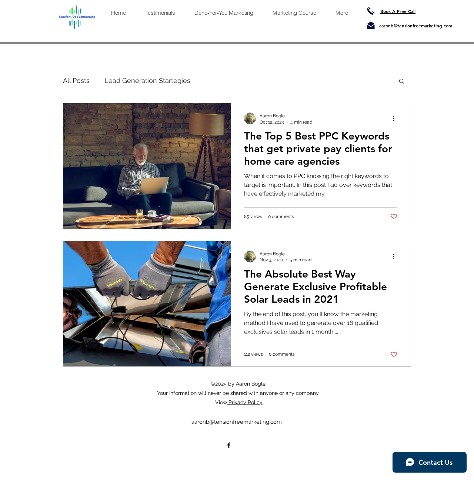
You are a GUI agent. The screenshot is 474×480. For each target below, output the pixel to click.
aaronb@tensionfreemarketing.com (415, 25)
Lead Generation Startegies (147, 80)
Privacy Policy (245, 402)
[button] (401, 81)
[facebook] (229, 445)
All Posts (76, 80)
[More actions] (396, 118)
